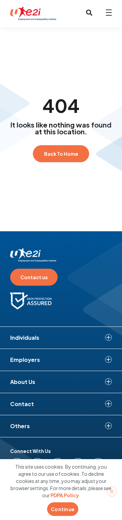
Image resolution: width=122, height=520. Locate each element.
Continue (63, 509)
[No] (112, 491)
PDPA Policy (64, 495)
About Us (22, 381)
